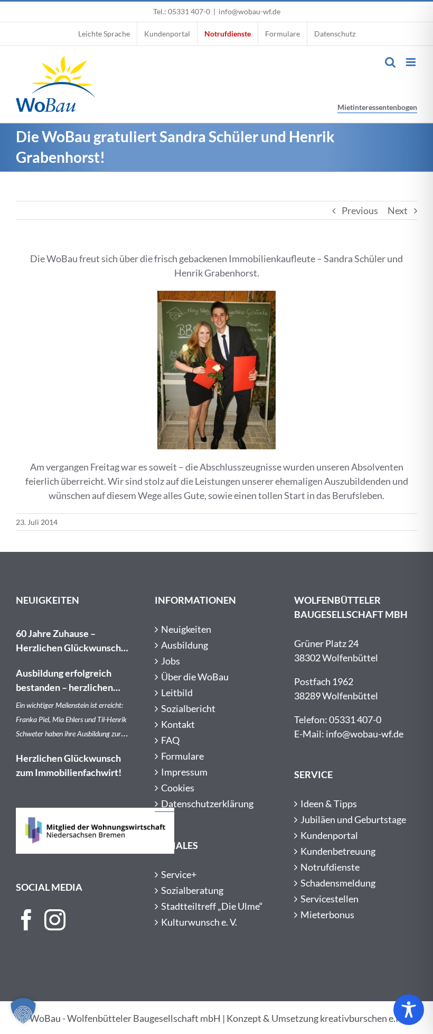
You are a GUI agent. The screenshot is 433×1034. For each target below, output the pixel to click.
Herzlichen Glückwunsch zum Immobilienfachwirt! (68, 765)
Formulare (182, 756)
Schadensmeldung (337, 883)
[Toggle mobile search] (390, 62)
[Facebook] (26, 919)
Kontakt (178, 724)
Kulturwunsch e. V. (199, 922)
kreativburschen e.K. (362, 1018)
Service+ (178, 874)
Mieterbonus (327, 914)
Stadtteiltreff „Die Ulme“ (212, 906)
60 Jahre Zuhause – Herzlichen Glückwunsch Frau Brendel (68, 641)
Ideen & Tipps (328, 803)
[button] (23, 1010)
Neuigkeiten (186, 629)
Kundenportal (329, 835)
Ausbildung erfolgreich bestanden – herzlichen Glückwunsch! (64, 681)
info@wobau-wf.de (249, 11)
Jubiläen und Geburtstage (353, 819)
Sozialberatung (192, 890)
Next (398, 210)
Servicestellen (329, 898)
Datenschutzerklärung (207, 803)
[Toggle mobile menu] (411, 62)
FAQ (170, 740)
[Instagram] (54, 919)
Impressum (184, 772)
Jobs (170, 661)
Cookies (177, 787)
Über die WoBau (195, 676)
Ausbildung (184, 645)
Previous (360, 210)
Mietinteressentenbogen (377, 107)
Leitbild (177, 692)
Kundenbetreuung (337, 851)
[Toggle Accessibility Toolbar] (408, 1009)
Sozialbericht (188, 708)
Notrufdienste (330, 867)
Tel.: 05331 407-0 (181, 11)
